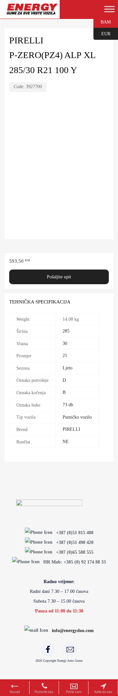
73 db (68, 404)
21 (65, 355)
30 (65, 343)
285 (66, 331)
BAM (102, 21)
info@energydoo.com (73, 630)
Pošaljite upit (59, 276)
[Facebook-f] (48, 649)
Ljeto (67, 367)
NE (66, 441)
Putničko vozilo (77, 417)
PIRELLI (71, 429)
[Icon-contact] (70, 649)
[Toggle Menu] (109, 9)
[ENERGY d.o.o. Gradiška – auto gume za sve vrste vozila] (32, 11)
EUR (101, 33)
